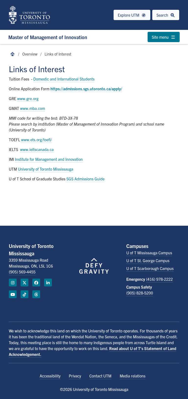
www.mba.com (32, 108)
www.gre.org (27, 98)
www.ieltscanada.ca (37, 149)
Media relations (132, 375)
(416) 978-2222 (159, 279)
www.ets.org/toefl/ (36, 139)
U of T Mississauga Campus (149, 252)
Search (162, 14)
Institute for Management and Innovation (49, 159)
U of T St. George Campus (147, 260)
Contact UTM (100, 375)
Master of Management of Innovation (47, 37)
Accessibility (50, 375)
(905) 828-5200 (139, 292)
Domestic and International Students (63, 78)
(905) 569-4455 (22, 271)
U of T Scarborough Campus (150, 268)
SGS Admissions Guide (85, 178)
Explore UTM (129, 14)
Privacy (75, 375)
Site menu (161, 37)
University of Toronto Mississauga (45, 168)
